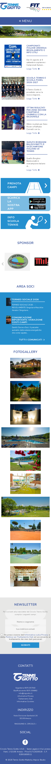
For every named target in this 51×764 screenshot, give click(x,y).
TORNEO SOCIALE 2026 (25, 299)
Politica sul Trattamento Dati (19, 637)
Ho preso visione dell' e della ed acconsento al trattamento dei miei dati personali (25, 637)
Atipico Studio (39, 760)
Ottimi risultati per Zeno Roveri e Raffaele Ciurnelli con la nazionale (36, 112)
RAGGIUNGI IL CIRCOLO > (25, 724)
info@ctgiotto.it (25, 693)
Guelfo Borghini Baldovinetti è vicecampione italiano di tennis (37, 147)
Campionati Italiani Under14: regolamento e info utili (37, 49)
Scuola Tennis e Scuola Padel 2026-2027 (36, 80)
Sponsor (25, 243)
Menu (25, 21)
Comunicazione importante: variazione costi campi (27, 320)
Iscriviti (25, 645)
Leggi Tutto (32, 69)
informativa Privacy (25, 696)
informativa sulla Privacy (36, 635)
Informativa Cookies (25, 701)
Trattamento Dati (25, 699)
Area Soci (25, 286)
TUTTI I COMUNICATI (31, 339)
